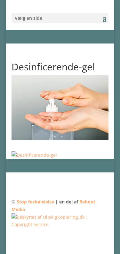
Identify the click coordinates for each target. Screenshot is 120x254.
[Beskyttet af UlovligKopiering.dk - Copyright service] (60, 224)
